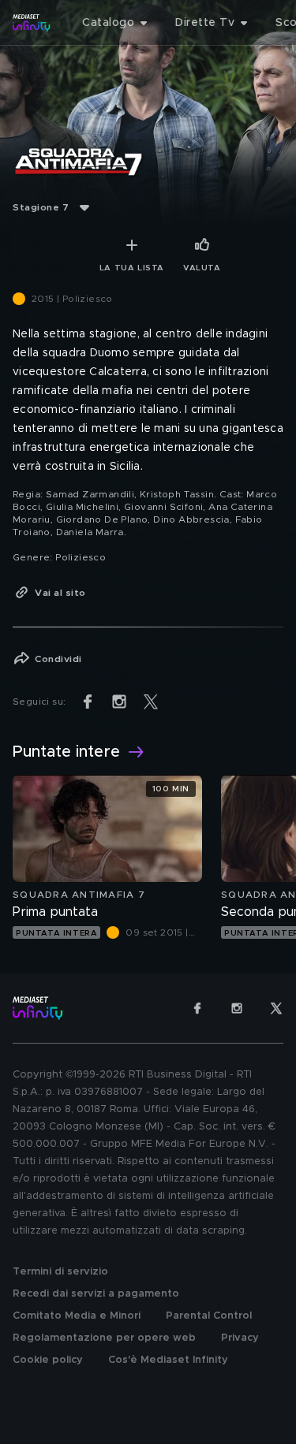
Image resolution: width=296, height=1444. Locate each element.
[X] (276, 1008)
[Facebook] (197, 1008)
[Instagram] (237, 1008)
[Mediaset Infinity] (32, 22)
